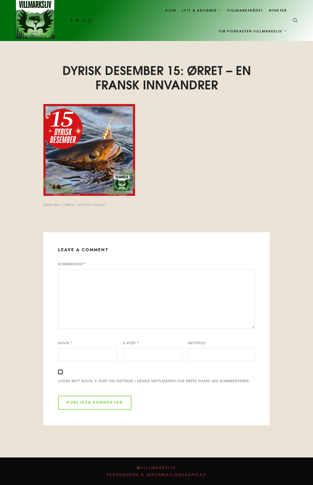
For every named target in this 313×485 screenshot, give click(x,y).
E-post (131, 342)
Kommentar (72, 263)
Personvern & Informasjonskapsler (156, 474)
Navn (65, 342)
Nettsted (196, 342)
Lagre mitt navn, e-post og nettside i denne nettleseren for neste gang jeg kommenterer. (154, 380)
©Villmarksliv (156, 467)
